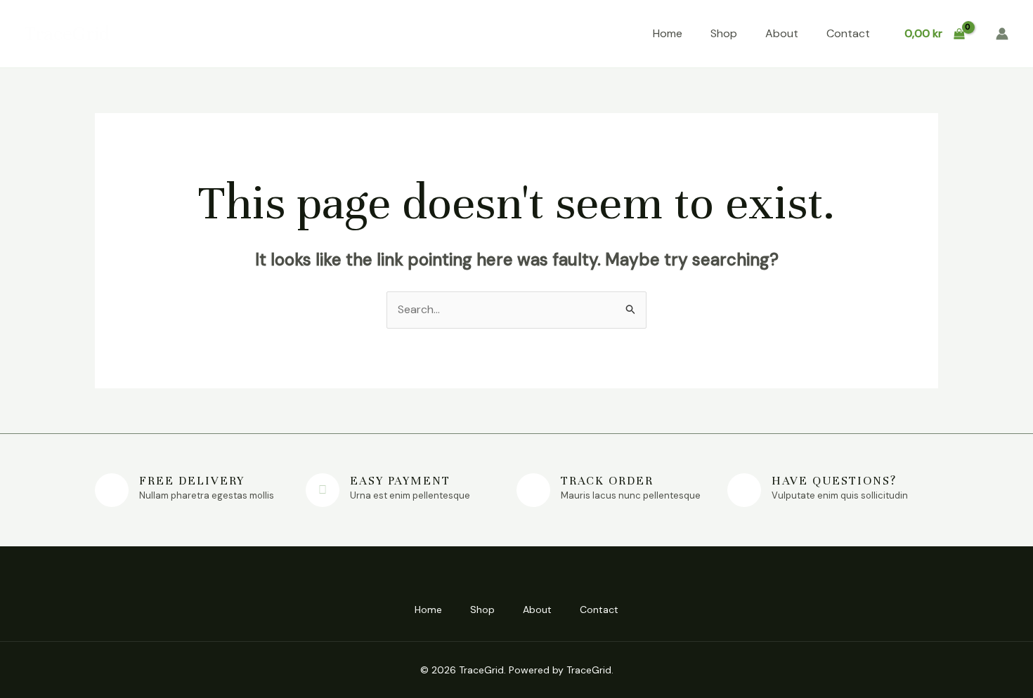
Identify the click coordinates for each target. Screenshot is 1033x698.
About (781, 33)
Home (667, 33)
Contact (848, 33)
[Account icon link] (1002, 33)
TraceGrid (67, 34)
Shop (723, 33)
